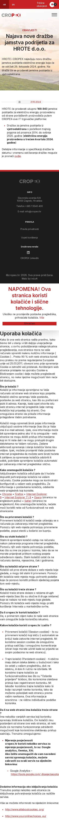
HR (4, 4)
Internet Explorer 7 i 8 (18, 497)
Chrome (7, 494)
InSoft (34, 278)
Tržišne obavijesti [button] (46, 4)
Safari (27, 500)
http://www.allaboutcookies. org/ (24, 809)
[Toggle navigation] (54, 15)
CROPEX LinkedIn (29, 258)
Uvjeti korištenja (29, 237)
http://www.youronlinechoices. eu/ (25, 816)
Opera (38, 497)
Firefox (19, 494)
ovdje (17, 156)
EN (13, 4)
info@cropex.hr (33, 211)
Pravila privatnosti (29, 229)
